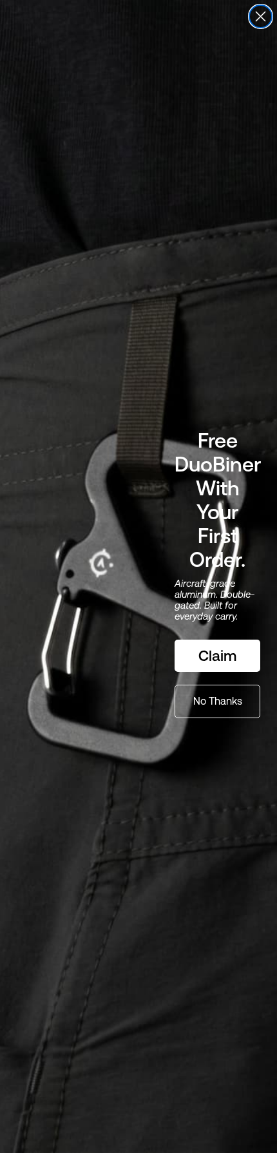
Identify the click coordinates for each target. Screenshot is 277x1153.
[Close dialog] (260, 16)
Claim (217, 655)
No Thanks (217, 701)
